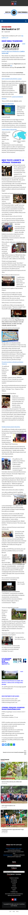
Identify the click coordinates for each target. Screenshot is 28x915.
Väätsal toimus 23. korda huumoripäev (12, 302)
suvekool (3, 826)
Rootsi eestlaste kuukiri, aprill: (10, 698)
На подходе (14, 880)
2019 (3, 26)
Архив (14, 889)
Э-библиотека (14, 891)
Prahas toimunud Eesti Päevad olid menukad (13, 165)
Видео (13, 778)
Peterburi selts (21, 824)
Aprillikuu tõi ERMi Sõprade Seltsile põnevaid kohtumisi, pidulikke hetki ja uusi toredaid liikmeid (13, 550)
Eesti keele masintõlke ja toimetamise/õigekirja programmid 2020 (14, 894)
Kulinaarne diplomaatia (8, 103)
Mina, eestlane (8, 778)
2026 (2, 802)
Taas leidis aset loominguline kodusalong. (12, 193)
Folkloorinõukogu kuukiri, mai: (9, 702)
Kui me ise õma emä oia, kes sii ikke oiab (12, 781)
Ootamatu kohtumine (7, 456)
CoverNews (22, 904)
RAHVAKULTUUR (7, 855)
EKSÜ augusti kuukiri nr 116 (8, 805)
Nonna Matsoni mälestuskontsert (10, 274)
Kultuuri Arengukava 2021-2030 (13, 848)
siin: (11, 65)
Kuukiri (9, 26)
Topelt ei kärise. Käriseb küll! (9, 129)
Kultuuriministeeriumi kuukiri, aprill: (11, 700)
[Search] (26, 21)
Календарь (14, 887)
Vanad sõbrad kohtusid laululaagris (11, 328)
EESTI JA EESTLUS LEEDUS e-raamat (12, 78)
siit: (9, 664)
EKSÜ (6, 26)
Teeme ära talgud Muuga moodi (10, 607)
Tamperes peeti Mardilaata (9, 393)
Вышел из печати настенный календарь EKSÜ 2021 (14, 752)
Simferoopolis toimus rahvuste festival (12, 216)
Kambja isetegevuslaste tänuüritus (11, 427)
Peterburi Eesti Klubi (13, 824)
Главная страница (14, 878)
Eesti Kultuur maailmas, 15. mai (10, 717)
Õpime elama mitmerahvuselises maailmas (13, 489)
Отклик (6, 824)
